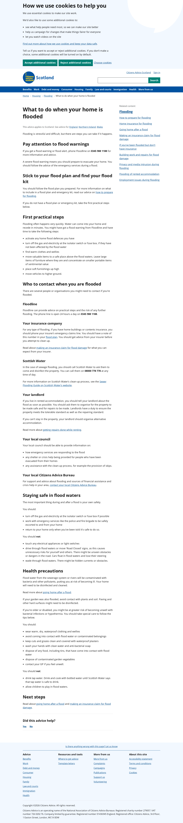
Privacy (132, 768)
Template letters (66, 763)
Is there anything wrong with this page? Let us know (91, 746)
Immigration (120, 89)
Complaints (99, 763)
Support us (99, 777)
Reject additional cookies (75, 62)
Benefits (27, 89)
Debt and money (50, 89)
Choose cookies (103, 62)
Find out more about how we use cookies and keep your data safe (60, 43)
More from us (146, 89)
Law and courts (103, 89)
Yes (24, 726)
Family (89, 89)
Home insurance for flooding (135, 123)
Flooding (48, 95)
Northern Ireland (87, 127)
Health (132, 89)
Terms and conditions (140, 763)
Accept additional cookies (40, 62)
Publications (100, 772)
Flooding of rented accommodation (139, 174)
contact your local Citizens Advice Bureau (73, 485)
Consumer (66, 89)
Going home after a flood (133, 129)
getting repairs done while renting (62, 429)
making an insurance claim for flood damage (61, 347)
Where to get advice (68, 758)
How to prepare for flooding (135, 117)
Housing (78, 89)
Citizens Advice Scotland (138, 72)
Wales (100, 127)
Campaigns (99, 768)
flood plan (51, 337)
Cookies (133, 772)
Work (36, 89)
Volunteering (100, 781)
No (31, 726)
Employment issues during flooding (139, 180)
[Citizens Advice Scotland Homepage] (38, 77)
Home (26, 95)
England (73, 127)
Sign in (157, 72)
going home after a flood (57, 592)
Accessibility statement (140, 758)
